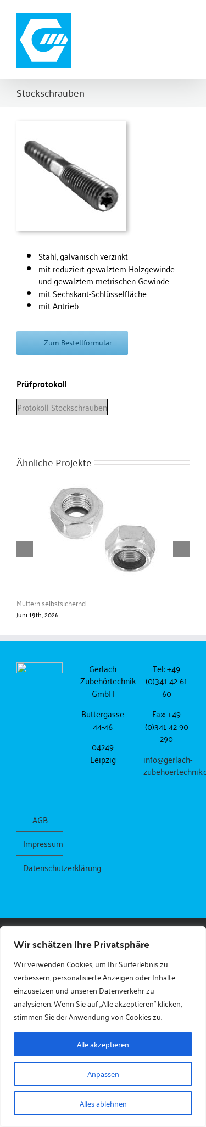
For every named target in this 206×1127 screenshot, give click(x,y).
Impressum (40, 843)
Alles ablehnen (103, 1103)
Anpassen (103, 1073)
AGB (40, 819)
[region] (103, 1026)
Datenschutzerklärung (40, 867)
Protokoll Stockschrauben (62, 407)
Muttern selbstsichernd (51, 603)
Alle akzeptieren (103, 1044)
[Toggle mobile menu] (185, 17)
